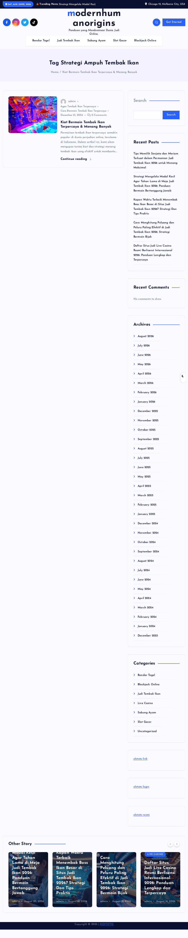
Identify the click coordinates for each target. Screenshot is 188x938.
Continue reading (74, 159)
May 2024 (144, 589)
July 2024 (144, 570)
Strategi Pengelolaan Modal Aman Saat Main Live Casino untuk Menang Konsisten (159, 878)
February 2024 (147, 617)
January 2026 (146, 402)
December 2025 (148, 411)
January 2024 (146, 626)
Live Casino (145, 703)
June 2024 (144, 579)
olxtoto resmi (141, 815)
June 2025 (144, 467)
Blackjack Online (145, 40)
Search (140, 101)
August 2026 (146, 336)
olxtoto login (141, 786)
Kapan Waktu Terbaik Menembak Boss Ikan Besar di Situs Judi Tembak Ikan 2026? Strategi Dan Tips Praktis (28, 873)
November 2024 (148, 533)
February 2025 (147, 505)
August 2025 (146, 448)
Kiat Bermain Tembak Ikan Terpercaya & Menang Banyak (99, 72)
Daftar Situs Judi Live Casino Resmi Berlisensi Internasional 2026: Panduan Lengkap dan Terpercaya (116, 878)
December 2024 (148, 523)
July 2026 (144, 345)
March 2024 (145, 607)
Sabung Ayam (96, 40)
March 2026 (145, 383)
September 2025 (148, 439)
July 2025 (144, 458)
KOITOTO (106, 924)
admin (72, 101)
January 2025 (146, 514)
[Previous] (170, 844)
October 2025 (147, 430)
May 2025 (144, 476)
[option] (28, 879)
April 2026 (144, 373)
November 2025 (148, 420)
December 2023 (148, 635)
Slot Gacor (120, 40)
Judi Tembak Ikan (68, 40)
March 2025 (145, 495)
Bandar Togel (41, 40)
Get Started (173, 22)
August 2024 (146, 561)
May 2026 (144, 364)
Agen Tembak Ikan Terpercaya (78, 106)
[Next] (177, 844)
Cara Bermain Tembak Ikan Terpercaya (83, 111)
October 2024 (147, 542)
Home (55, 72)
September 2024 (148, 551)
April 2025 (144, 486)
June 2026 (144, 355)
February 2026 (147, 392)
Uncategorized (147, 731)
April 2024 (144, 598)
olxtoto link (140, 759)
